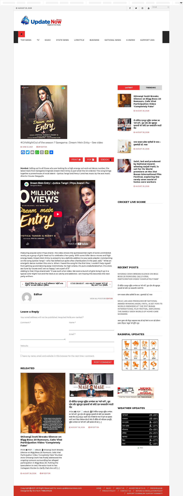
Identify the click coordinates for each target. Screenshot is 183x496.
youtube (148, 8)
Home (98, 488)
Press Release (156, 488)
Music (48, 40)
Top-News (26, 40)
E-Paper (130, 40)
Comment (26, 322)
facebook (130, 8)
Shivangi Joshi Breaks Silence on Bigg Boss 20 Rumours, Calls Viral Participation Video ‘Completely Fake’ (41, 441)
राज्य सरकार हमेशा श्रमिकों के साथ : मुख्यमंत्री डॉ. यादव (147, 143)
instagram (142, 8)
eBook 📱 (106, 159)
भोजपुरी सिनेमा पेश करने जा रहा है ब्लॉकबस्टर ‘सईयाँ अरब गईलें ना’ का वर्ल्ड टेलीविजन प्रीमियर (44, 284)
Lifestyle (79, 40)
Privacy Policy (108, 491)
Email (72, 334)
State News (62, 40)
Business (94, 40)
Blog (108, 488)
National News (113, 40)
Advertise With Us (137, 488)
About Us (120, 488)
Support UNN (147, 40)
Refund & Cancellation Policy (149, 491)
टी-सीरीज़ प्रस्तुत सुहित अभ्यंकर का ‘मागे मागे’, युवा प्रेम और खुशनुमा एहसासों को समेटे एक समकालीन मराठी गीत (91, 404)
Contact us (125, 491)
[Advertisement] (91, 61)
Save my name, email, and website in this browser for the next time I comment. (58, 356)
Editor (44, 147)
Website (24, 346)
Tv (38, 40)
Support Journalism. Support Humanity (144, 493)
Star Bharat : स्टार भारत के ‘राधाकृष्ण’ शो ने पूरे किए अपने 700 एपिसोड (89, 284)
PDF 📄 (90, 159)
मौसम (141, 448)
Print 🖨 (76, 159)
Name (72, 322)
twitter (136, 8)
